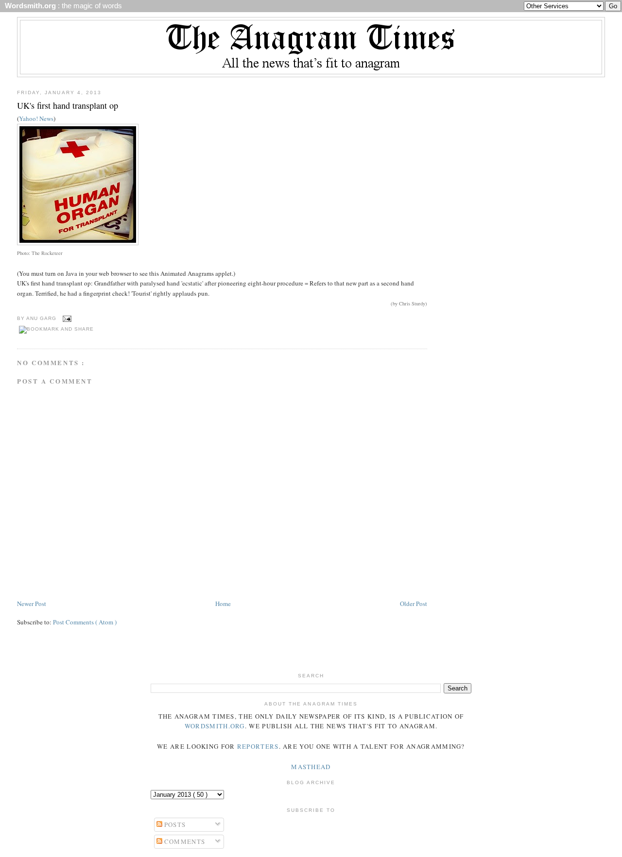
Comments (184, 841)
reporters (258, 746)
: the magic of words (61, 6)
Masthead (310, 766)
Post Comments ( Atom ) (85, 622)
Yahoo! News (36, 118)
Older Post (413, 603)
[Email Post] (65, 318)
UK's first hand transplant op (67, 105)
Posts (174, 824)
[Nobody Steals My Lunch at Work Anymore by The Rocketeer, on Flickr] (77, 242)
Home (223, 603)
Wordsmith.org (215, 726)
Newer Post (31, 603)
